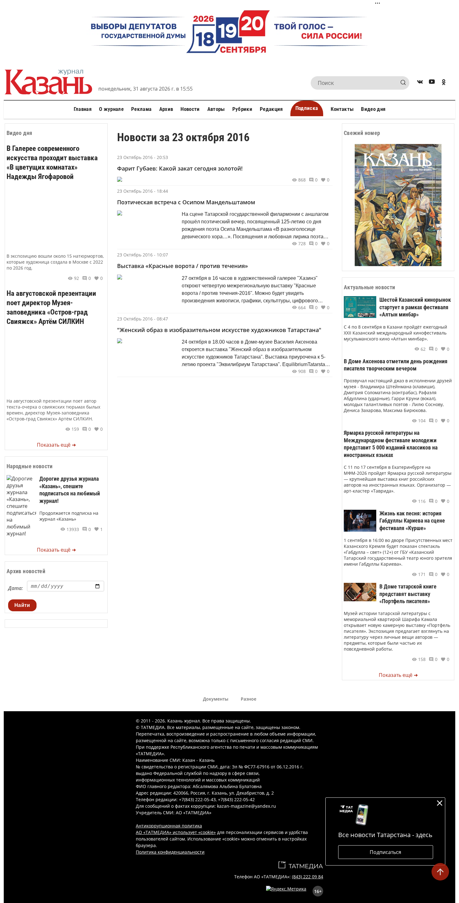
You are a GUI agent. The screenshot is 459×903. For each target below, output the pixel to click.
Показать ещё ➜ (56, 444)
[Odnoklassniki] (443, 83)
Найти (22, 605)
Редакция (271, 109)
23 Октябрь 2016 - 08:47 (142, 319)
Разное (248, 699)
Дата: (15, 588)
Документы (215, 699)
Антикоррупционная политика (169, 826)
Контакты (342, 109)
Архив (166, 109)
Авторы (216, 109)
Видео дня (373, 109)
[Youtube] (431, 83)
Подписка (306, 108)
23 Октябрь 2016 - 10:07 (142, 255)
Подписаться (385, 852)
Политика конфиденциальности (170, 852)
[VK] (420, 83)
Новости (190, 109)
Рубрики (242, 109)
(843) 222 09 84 (307, 877)
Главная (82, 109)
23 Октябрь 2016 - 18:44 (142, 191)
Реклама (141, 109)
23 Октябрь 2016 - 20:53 (142, 157)
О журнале (111, 109)
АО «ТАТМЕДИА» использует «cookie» (176, 832)
